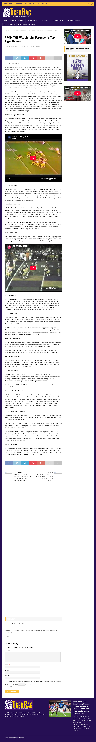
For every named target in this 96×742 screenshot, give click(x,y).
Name (7, 664)
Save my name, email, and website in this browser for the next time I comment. (34, 681)
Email (7, 670)
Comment (8, 650)
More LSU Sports (57, 21)
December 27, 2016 (13, 47)
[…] (79, 730)
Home (6, 21)
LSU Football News (16, 21)
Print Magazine (8, 4)
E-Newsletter (18, 4)
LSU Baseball (45, 21)
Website (7, 675)
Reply (8, 637)
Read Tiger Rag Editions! (26, 24)
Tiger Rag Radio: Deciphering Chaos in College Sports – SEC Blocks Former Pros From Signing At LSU (81, 706)
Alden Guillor (15, 623)
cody (23, 47)
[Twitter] (92, 4)
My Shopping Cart (42, 4)
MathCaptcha (11, 686)
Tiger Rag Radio (9, 24)
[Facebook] (88, 4)
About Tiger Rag (29, 4)
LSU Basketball (32, 21)
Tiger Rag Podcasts (74, 21)
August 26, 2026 (80, 714)
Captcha (7, 684)
